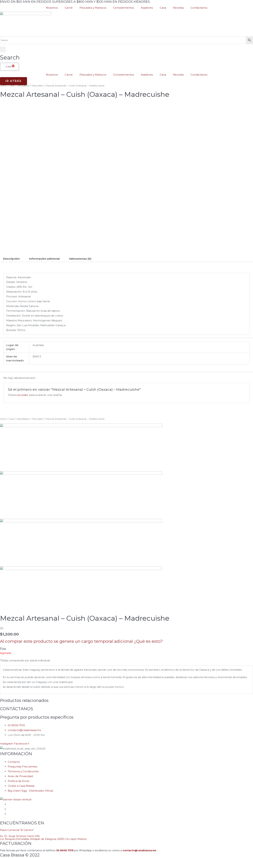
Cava (163, 7)
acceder (22, 395)
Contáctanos (199, 7)
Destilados (23, 85)
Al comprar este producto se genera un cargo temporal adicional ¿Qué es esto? (81, 641)
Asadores (147, 7)
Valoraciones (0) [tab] (80, 258)
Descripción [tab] (11, 258)
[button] (10, 55)
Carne (69, 7)
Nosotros (52, 7)
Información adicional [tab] (44, 258)
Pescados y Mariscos (93, 7)
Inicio (3, 85)
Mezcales (37, 85)
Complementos (123, 7)
